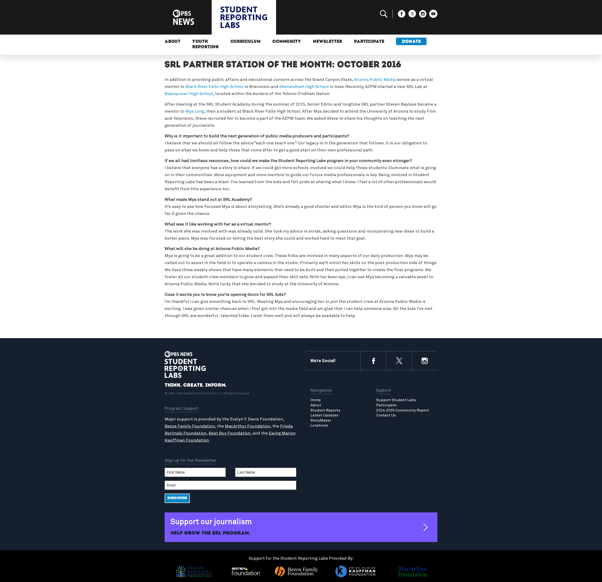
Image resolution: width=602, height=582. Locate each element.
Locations (319, 425)
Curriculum (245, 42)
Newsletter (327, 42)
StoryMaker (320, 420)
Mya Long (194, 111)
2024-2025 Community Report (402, 410)
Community (286, 42)
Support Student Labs (396, 400)
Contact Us (386, 415)
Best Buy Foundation (229, 433)
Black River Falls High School (214, 87)
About (172, 42)
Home (315, 400)
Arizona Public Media (375, 80)
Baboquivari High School (189, 94)
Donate (411, 42)
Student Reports (325, 410)
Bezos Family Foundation (190, 426)
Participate (369, 42)
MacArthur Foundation (247, 426)
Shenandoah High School (304, 87)
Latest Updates (324, 415)
